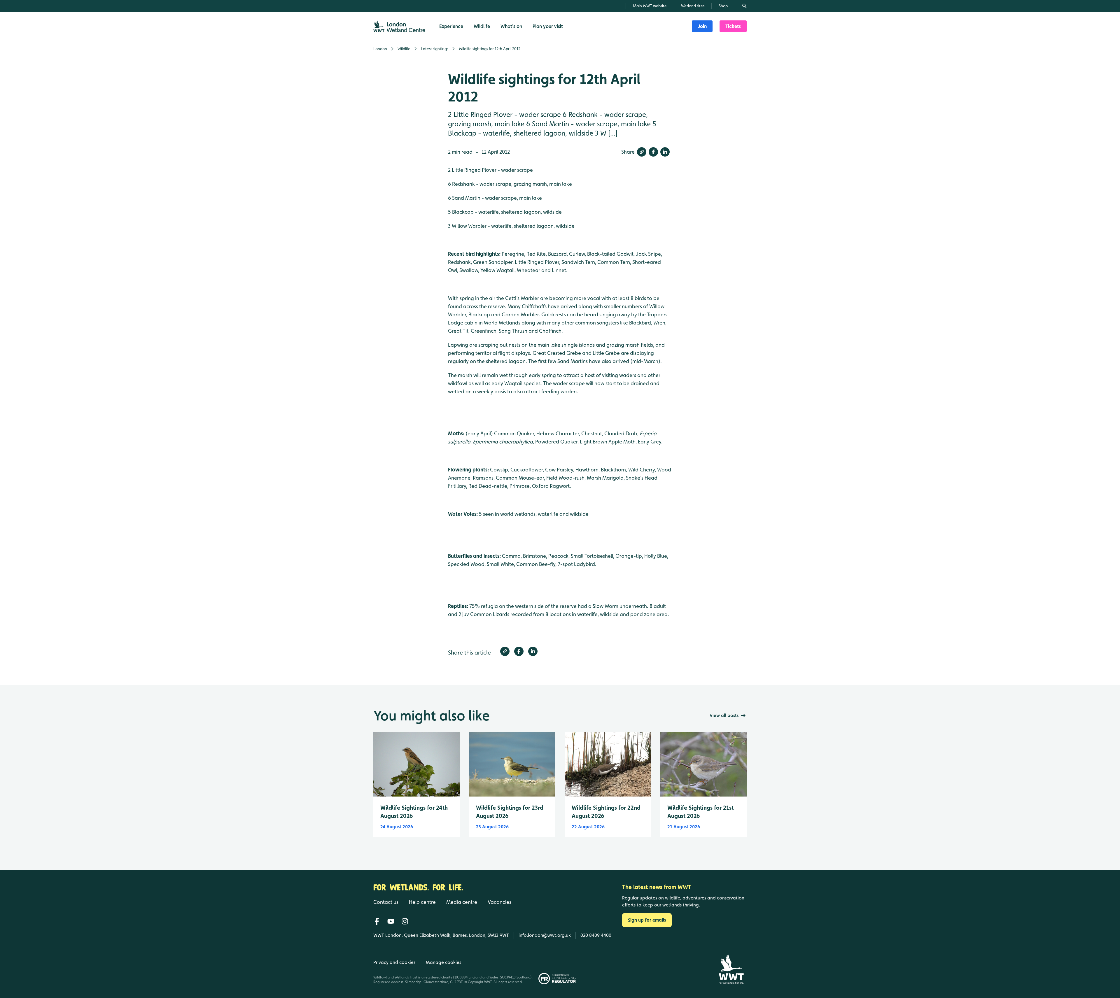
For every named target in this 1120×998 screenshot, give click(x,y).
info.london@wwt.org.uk (545, 935)
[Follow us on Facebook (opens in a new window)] (376, 921)
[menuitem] (702, 26)
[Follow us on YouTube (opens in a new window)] (390, 921)
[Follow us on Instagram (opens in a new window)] (404, 921)
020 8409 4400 (595, 935)
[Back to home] (731, 969)
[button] (641, 152)
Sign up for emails (647, 920)
